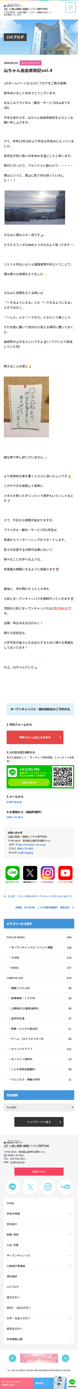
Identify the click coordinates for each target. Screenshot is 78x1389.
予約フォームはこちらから (35, 737)
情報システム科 (41, 988)
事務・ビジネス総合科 (41, 1029)
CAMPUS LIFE (39, 978)
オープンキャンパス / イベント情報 (41, 947)
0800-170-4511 (15, 817)
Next (65, 1358)
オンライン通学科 (41, 1059)
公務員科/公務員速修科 (41, 1008)
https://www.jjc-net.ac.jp (31, 844)
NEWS (41, 968)
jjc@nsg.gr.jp (14, 801)
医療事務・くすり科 (41, 998)
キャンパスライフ (31, 62)
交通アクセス (39, 1171)
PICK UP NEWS (39, 937)
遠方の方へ (13, 1297)
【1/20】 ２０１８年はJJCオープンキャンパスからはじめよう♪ (40, 896)
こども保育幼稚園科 (41, 1069)
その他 (41, 957)
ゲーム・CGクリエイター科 (41, 1039)
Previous (12, 1358)
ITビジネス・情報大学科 (41, 1079)
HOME (10, 1203)
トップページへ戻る (39, 1122)
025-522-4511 (17, 1158)
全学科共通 (41, 1018)
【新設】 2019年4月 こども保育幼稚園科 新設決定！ (42, 907)
